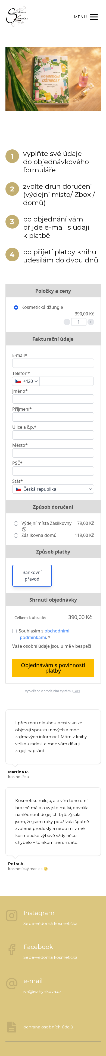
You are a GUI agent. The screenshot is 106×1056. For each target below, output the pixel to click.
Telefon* (21, 373)
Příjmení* (22, 409)
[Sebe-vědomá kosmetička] (17, 17)
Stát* (17, 481)
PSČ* (17, 463)
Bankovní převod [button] (32, 575)
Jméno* (20, 391)
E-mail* (19, 355)
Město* (20, 445)
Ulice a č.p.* (24, 427)
